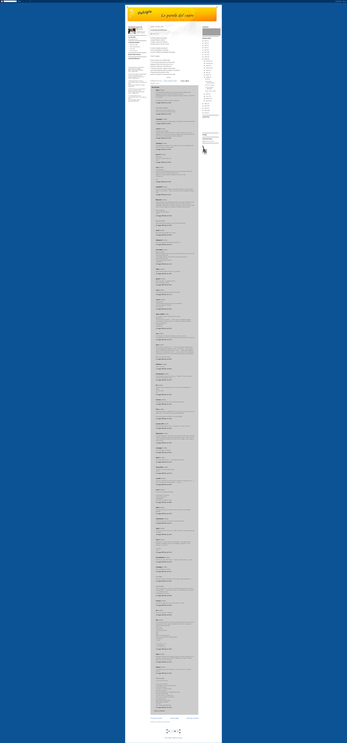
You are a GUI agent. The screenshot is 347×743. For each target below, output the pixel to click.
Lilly (157, 167)
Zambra (158, 667)
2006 (205, 108)
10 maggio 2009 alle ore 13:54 (164, 273)
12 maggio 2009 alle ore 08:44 (164, 484)
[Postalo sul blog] (183, 81)
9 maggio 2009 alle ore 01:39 (163, 138)
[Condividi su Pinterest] (188, 81)
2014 (205, 47)
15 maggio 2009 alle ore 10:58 (164, 649)
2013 (205, 50)
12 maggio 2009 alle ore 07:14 (164, 473)
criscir (157, 489)
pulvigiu (140, 29)
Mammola (158, 199)
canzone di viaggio (136, 68)
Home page (174, 718)
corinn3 (158, 128)
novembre (208, 63)
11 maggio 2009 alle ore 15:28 (164, 428)
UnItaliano (159, 364)
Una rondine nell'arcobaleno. (210, 82)
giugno (208, 74)
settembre (208, 68)
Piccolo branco (134, 50)
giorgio (158, 278)
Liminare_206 (159, 423)
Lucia (157, 290)
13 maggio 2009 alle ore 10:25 (164, 534)
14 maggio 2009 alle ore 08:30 (164, 595)
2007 (205, 106)
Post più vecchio (192, 718)
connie (158, 299)
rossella (158, 478)
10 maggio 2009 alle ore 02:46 (164, 215)
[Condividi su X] (185, 81)
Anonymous (136, 95)
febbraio (208, 98)
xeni (157, 333)
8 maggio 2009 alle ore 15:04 (163, 114)
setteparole (159, 240)
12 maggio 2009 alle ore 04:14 (164, 462)
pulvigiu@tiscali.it (133, 39)
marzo (207, 96)
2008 (205, 103)
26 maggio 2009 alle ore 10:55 (164, 707)
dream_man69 (160, 314)
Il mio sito (132, 48)
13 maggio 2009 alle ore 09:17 (164, 523)
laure (157, 345)
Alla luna (207, 79)
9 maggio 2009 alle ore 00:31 (163, 123)
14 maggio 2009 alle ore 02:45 (164, 581)
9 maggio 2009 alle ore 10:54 (163, 181)
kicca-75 (158, 154)
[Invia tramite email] (181, 81)
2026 (205, 41)
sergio (157, 528)
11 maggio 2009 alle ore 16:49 (164, 443)
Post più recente (156, 718)
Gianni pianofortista (135, 46)
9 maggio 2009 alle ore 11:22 (163, 194)
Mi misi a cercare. (210, 85)
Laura (157, 539)
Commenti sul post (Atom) (163, 722)
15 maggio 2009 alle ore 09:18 (164, 615)
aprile (207, 94)
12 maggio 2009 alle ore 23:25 (164, 513)
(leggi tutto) (135, 71)
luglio (207, 72)
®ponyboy (159, 143)
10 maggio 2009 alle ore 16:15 (164, 285)
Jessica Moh (159, 467)
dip (134, 67)
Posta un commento (159, 711)
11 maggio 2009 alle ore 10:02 (164, 380)
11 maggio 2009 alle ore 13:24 (164, 404)
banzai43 (135, 74)
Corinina (158, 399)
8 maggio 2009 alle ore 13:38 (163, 102)
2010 (205, 57)
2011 (205, 54)
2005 (205, 110)
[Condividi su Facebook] (186, 81)
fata (157, 620)
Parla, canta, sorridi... (211, 91)
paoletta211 (159, 187)
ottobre (208, 65)
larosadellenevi (160, 557)
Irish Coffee (159, 249)
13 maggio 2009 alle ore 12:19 (164, 552)
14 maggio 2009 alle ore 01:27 (164, 571)
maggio (208, 77)
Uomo (134, 89)
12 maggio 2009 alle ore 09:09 (164, 502)
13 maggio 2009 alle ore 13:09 (164, 562)
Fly (157, 385)
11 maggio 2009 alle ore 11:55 (163, 394)
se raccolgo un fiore (137, 75)
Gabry (157, 90)
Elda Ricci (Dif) (134, 44)
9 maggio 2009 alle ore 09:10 (163, 162)
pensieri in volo (137, 81)
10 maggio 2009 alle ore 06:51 (164, 244)
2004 (205, 113)
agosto (208, 70)
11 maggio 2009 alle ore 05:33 (164, 328)
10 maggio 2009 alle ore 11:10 (164, 264)
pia (157, 610)
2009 (205, 59)
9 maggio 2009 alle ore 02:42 (163, 149)
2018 (205, 45)
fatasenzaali (159, 433)
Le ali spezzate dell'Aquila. (209, 88)
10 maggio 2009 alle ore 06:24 (164, 235)
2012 (205, 52)
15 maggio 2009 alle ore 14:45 (164, 673)
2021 (205, 43)
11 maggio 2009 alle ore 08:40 (164, 359)
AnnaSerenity (159, 374)
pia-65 (157, 230)
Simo (157, 409)
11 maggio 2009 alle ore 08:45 (164, 368)
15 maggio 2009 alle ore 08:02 (164, 605)
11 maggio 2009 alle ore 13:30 (164, 418)
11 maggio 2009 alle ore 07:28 (164, 339)
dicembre (208, 61)
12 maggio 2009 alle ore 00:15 (164, 452)
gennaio (208, 100)
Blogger (180, 737)
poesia (157, 83)
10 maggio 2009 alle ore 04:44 (164, 225)
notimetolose (159, 518)
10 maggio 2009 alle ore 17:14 (164, 294)
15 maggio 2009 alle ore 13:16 (164, 662)
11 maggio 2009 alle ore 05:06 (164, 309)
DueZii (157, 457)
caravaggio (159, 119)
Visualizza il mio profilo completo (140, 32)
